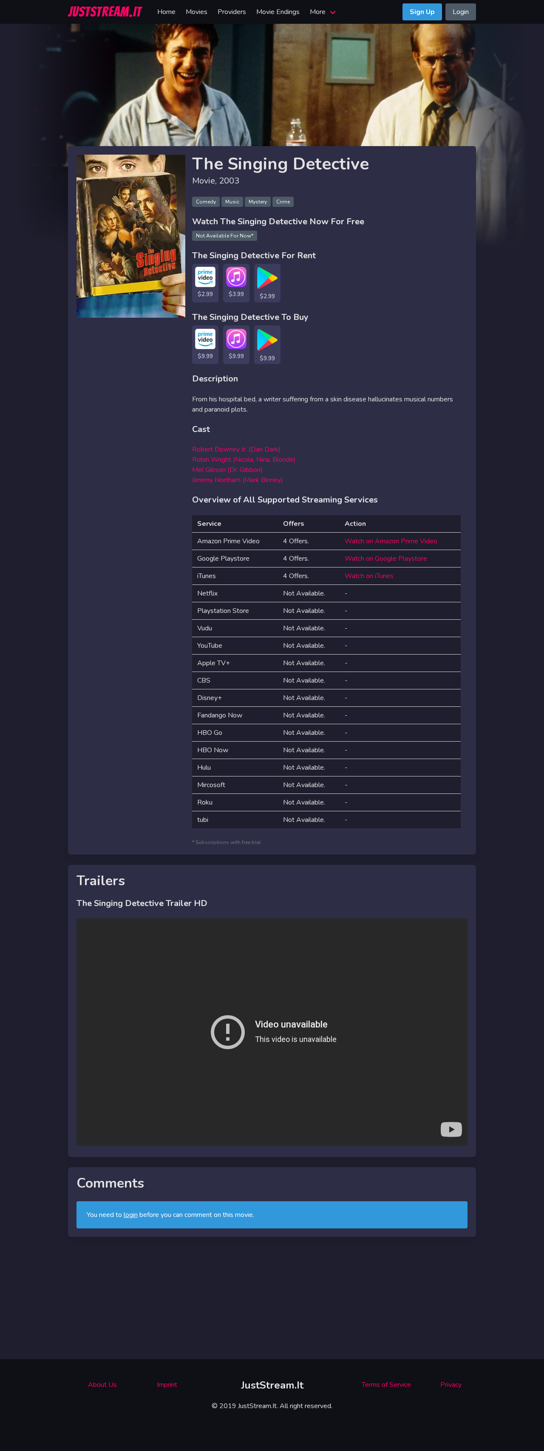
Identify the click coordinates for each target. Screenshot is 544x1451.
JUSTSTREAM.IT (105, 12)
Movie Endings (278, 12)
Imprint (167, 1384)
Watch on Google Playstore (386, 558)
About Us (102, 1384)
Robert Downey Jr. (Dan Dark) (236, 449)
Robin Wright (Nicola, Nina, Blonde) (244, 459)
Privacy (451, 1384)
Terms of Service (386, 1384)
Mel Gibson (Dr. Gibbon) (227, 469)
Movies (196, 12)
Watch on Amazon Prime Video (391, 541)
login (131, 1215)
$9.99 (205, 356)
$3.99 (236, 294)
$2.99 (205, 294)
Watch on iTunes (369, 576)
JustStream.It (272, 1385)
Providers (232, 12)
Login (461, 12)
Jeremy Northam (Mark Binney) (237, 480)
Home (166, 12)
